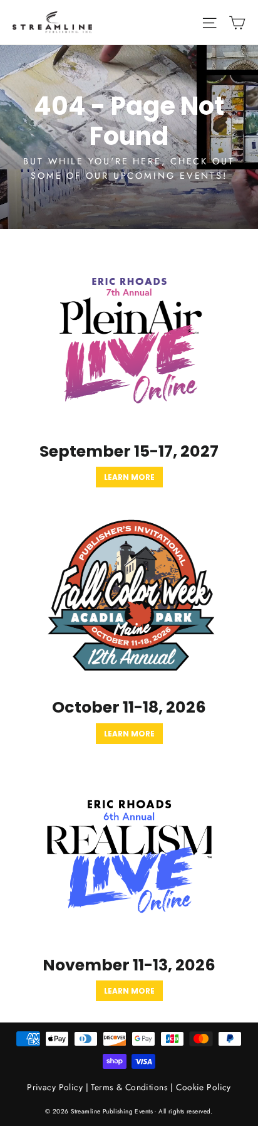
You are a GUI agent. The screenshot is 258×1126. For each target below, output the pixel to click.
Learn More (129, 477)
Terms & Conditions (129, 1087)
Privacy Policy (55, 1087)
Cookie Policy (203, 1087)
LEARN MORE (129, 990)
